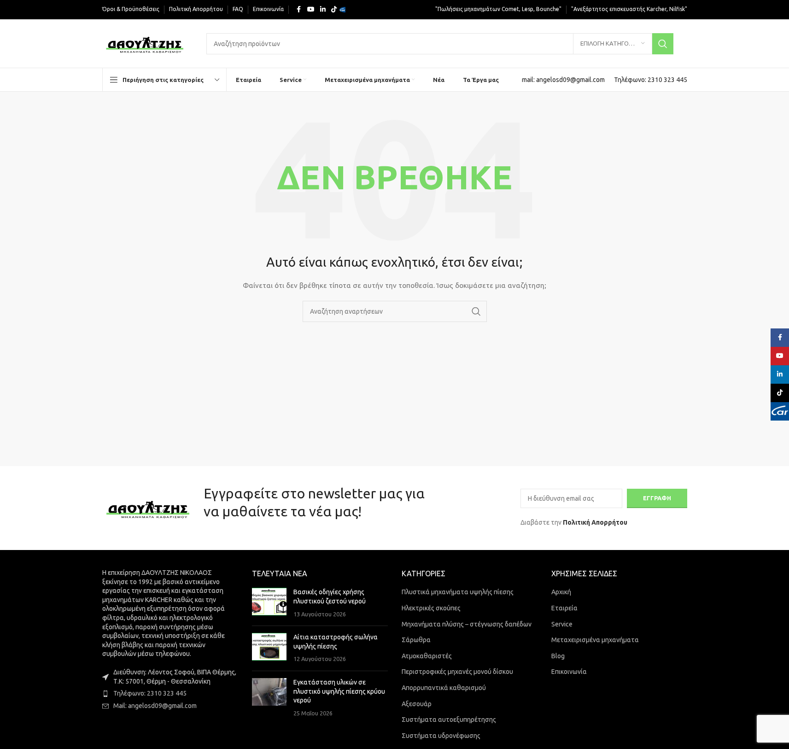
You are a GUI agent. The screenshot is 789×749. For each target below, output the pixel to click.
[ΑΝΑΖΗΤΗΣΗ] (662, 43)
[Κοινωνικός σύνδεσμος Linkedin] (322, 9)
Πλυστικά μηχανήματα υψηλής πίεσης (458, 592)
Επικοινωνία (569, 671)
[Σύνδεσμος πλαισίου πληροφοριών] (563, 80)
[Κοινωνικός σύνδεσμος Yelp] (345, 9)
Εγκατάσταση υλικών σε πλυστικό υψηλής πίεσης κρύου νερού (339, 691)
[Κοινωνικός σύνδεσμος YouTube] (310, 9)
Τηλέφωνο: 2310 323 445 (150, 693)
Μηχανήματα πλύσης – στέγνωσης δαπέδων (467, 624)
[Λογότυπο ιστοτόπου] (145, 43)
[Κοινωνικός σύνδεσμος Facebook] (298, 9)
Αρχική (561, 592)
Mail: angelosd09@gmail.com (155, 705)
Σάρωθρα (416, 640)
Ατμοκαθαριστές (427, 656)
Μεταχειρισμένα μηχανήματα (595, 640)
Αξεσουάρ (417, 704)
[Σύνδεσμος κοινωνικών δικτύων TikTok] (333, 9)
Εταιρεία (564, 608)
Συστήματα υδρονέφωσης (441, 735)
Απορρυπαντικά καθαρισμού (444, 687)
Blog (558, 656)
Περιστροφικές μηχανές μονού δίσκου (457, 671)
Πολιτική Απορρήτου (595, 522)
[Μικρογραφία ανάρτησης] (269, 603)
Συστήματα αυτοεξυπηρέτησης (449, 719)
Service (562, 624)
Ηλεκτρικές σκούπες (431, 608)
